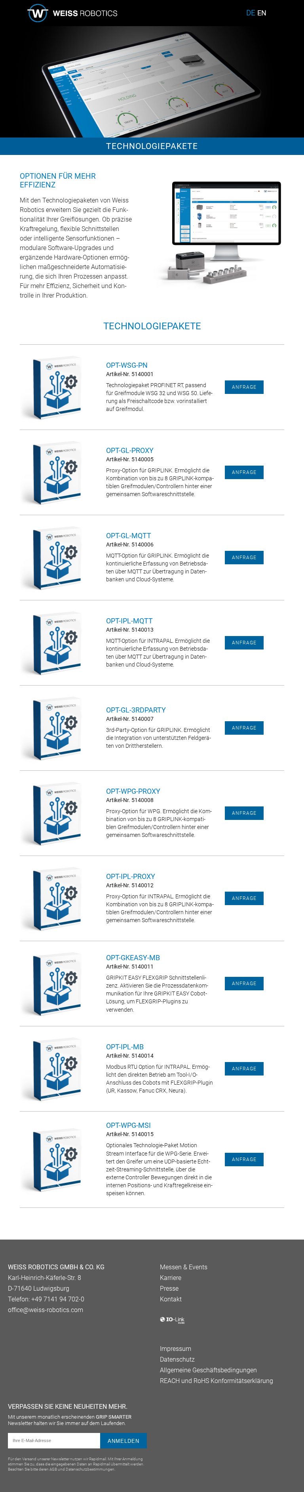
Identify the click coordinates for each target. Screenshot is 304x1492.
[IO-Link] (172, 1322)
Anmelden (123, 1441)
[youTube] (26, 1331)
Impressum (175, 1349)
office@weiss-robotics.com (45, 1310)
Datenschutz (177, 1359)
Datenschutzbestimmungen (90, 1469)
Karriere (170, 1278)
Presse (169, 1288)
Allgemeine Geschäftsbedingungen (208, 1370)
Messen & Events (183, 1267)
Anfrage (244, 387)
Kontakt (171, 1299)
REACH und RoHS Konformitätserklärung (216, 1381)
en (261, 13)
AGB (53, 1469)
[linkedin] (12, 1331)
